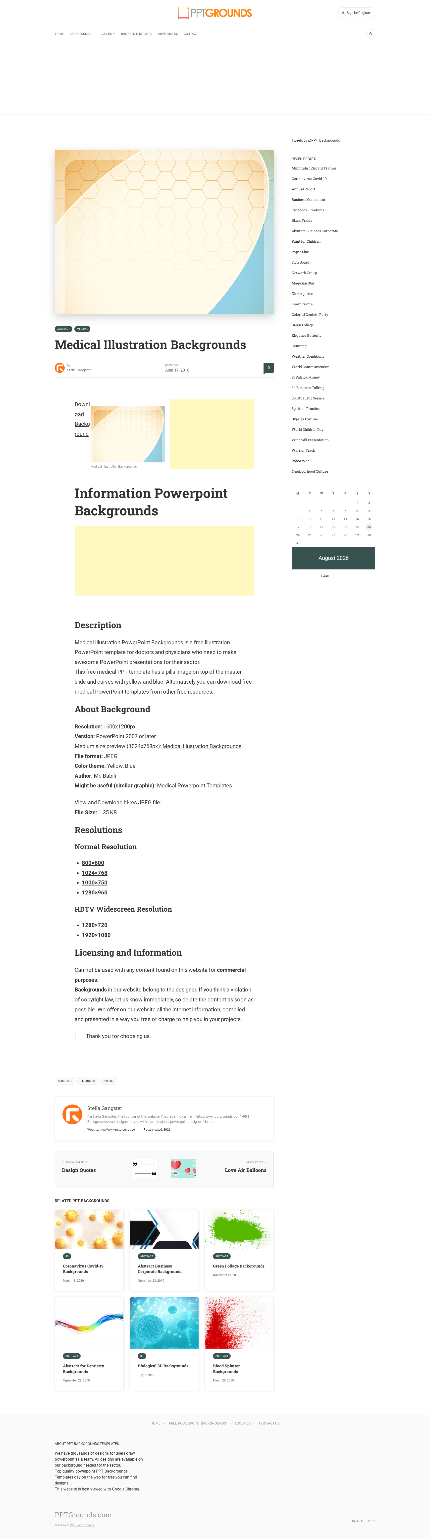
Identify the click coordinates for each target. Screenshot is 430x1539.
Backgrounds (80, 34)
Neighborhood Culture (310, 471)
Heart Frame (302, 304)
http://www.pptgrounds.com (119, 1129)
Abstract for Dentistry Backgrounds (83, 1368)
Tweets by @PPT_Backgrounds (316, 140)
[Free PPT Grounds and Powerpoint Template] (215, 12)
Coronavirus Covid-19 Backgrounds (83, 1268)
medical (109, 1081)
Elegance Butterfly (307, 335)
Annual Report (303, 189)
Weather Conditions (308, 356)
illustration (88, 1081)
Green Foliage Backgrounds (239, 1265)
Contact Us (269, 1423)
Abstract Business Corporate (315, 230)
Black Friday (302, 220)
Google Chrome (125, 1489)
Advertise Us (168, 34)
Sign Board (300, 262)
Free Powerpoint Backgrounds (197, 1423)
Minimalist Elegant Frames (314, 168)
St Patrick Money (306, 377)
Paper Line (300, 251)
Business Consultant (308, 199)
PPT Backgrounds (82, 1525)
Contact (191, 34)
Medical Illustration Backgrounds (201, 746)
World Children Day (307, 429)
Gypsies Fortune (305, 419)
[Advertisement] (215, 79)
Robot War (300, 460)
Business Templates (136, 34)
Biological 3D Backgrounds (163, 1365)
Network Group (304, 272)
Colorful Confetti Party (310, 314)
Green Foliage (303, 325)
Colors (106, 34)
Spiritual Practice (306, 408)
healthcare (65, 1081)
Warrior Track (303, 450)
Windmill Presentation (310, 440)
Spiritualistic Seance (308, 398)
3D (67, 1256)
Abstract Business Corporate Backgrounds (160, 1268)
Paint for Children (306, 241)
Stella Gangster (79, 370)
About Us (242, 1423)
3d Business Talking (308, 387)
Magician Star (303, 283)
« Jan (325, 576)
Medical (82, 329)
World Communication (310, 366)
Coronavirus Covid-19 (309, 178)
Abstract (63, 329)
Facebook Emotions (308, 210)
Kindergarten (302, 293)
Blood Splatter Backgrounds (226, 1368)
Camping (299, 345)
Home (59, 34)
